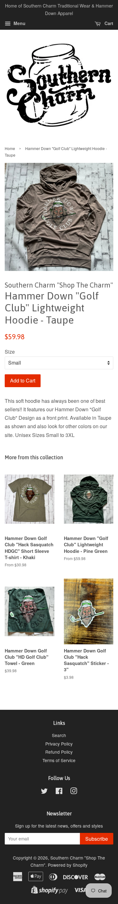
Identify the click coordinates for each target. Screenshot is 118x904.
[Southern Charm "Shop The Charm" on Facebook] (59, 792)
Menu (18, 23)
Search (59, 735)
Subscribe (96, 838)
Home (10, 148)
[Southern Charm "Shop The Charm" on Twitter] (44, 792)
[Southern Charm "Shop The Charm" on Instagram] (73, 792)
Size (10, 351)
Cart (108, 23)
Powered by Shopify (67, 865)
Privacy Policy (59, 743)
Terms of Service (59, 760)
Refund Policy (59, 752)
